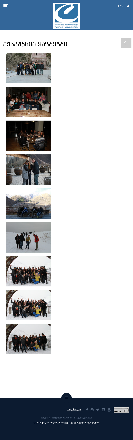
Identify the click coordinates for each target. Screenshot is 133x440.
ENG (120, 6)
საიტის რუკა (74, 409)
